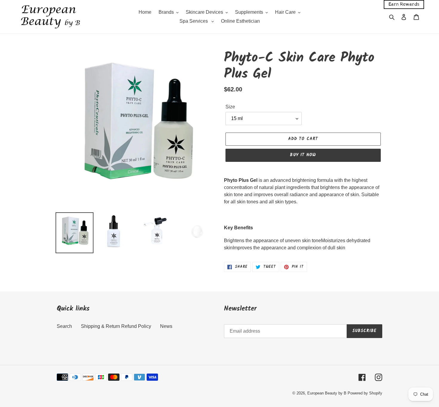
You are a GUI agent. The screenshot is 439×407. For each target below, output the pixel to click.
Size (230, 106)
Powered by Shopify (365, 393)
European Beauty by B (326, 393)
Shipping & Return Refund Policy (116, 326)
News (166, 326)
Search (64, 326)
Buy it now (303, 155)
